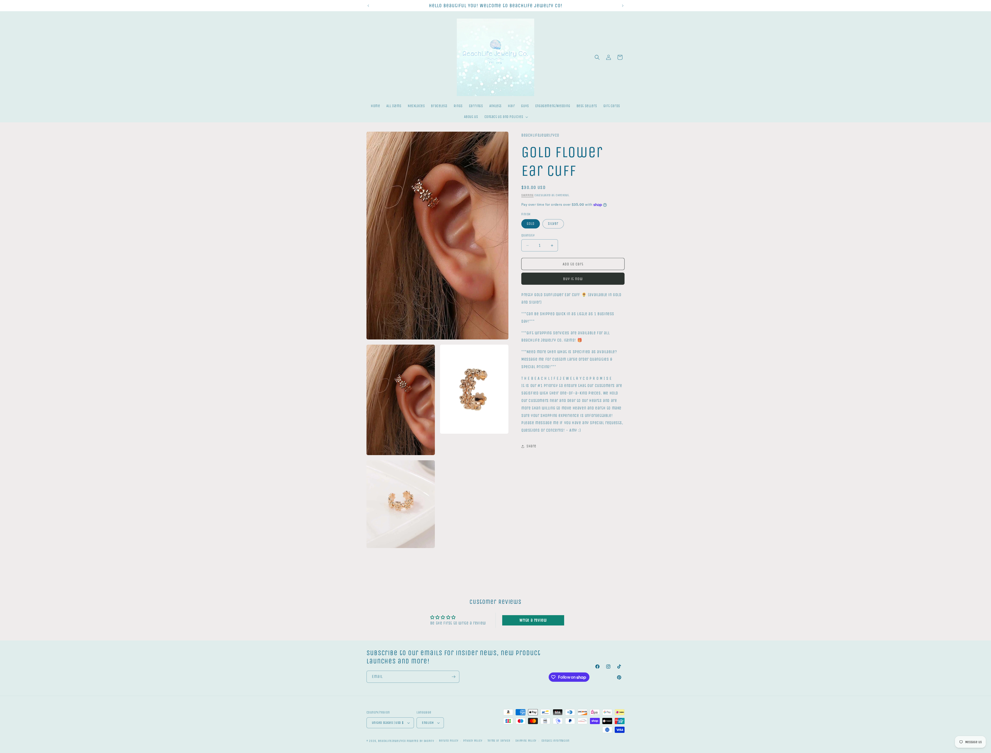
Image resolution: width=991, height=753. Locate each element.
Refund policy (448, 740)
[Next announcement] (622, 6)
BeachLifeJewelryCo (392, 741)
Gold (530, 223)
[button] (505, 117)
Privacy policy (472, 740)
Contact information (555, 740)
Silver (553, 223)
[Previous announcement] (368, 6)
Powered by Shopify (420, 741)
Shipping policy (525, 740)
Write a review (533, 620)
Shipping (527, 195)
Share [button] (531, 446)
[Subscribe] (453, 677)
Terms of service (498, 740)
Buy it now (573, 279)
